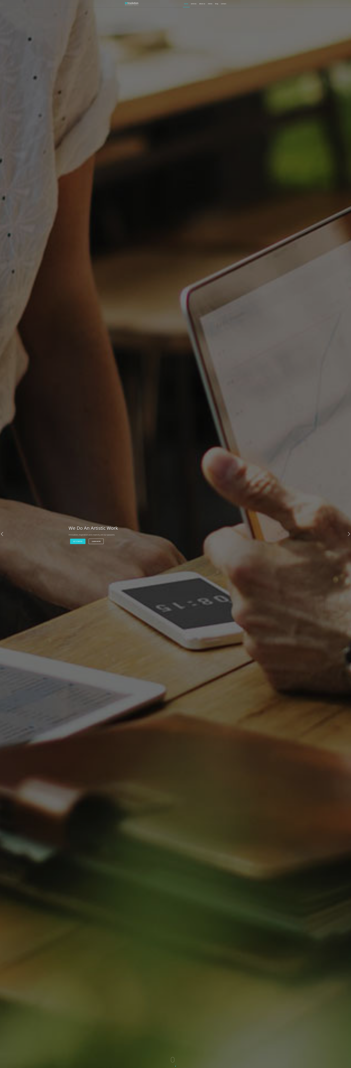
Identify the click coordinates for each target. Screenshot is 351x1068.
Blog (216, 4)
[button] (349, 534)
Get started (166, 541)
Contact (223, 4)
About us (202, 4)
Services (193, 4)
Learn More (184, 541)
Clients (210, 4)
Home (186, 4)
